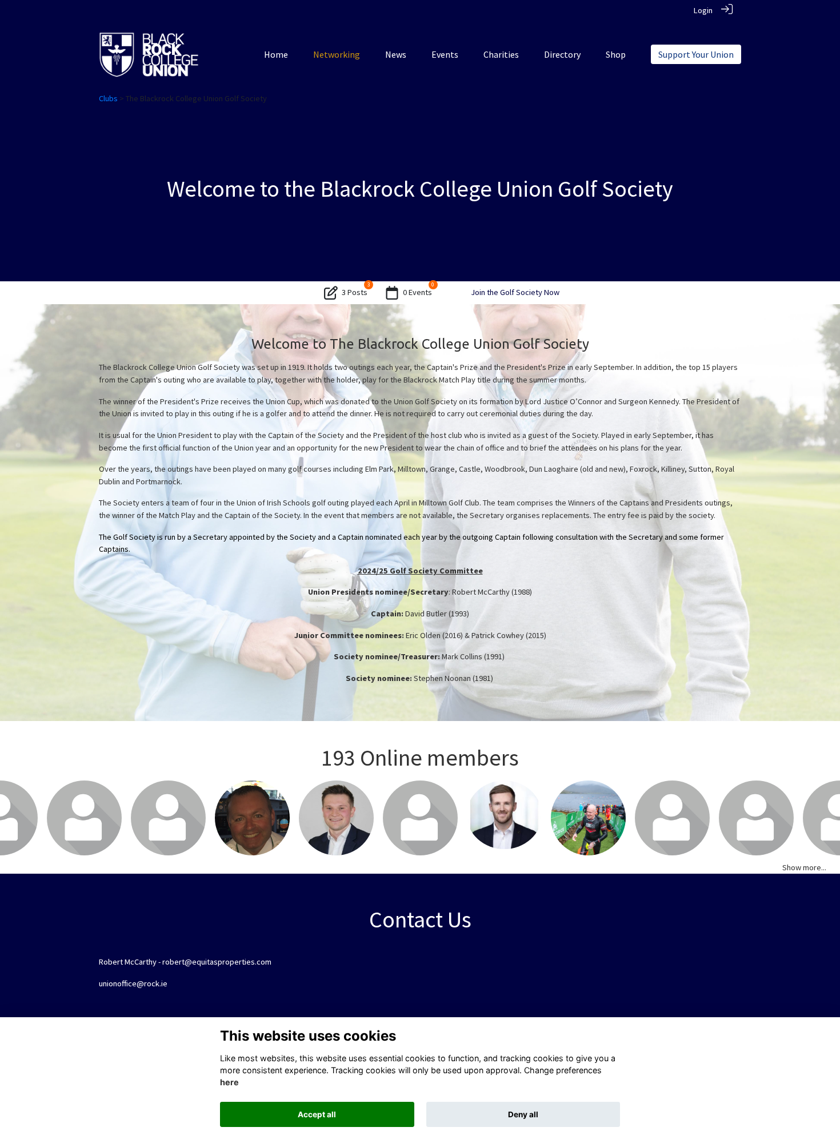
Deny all (523, 1114)
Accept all (317, 1114)
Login (703, 10)
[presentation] (16, 824)
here (229, 1083)
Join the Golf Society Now (515, 292)
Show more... (804, 867)
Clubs (108, 98)
